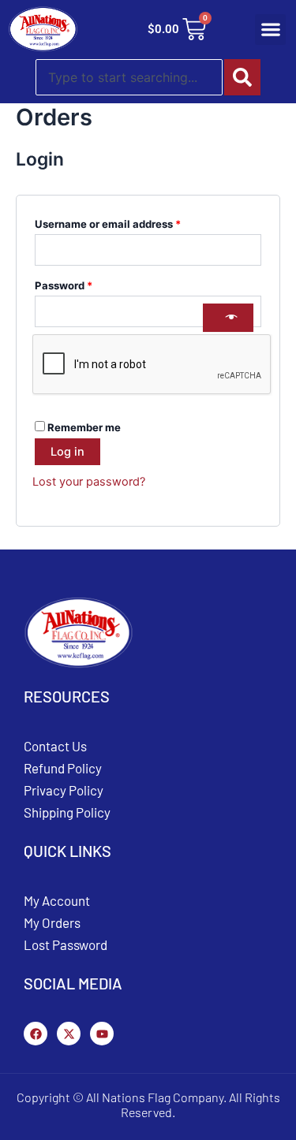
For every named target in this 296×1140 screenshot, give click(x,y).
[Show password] (228, 318)
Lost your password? (88, 482)
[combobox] (129, 77)
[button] (270, 29)
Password (86, 283)
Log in (67, 452)
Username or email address (130, 222)
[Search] (242, 77)
